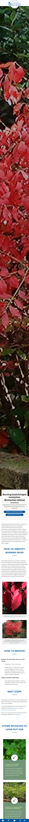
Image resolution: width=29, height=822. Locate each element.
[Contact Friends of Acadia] (14, 820)
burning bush (16, 714)
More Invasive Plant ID (14, 514)
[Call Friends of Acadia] (20, 820)
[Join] (3, 820)
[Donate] (8, 820)
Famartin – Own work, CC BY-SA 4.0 (16, 616)
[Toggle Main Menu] (24, 820)
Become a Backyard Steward (14, 511)
